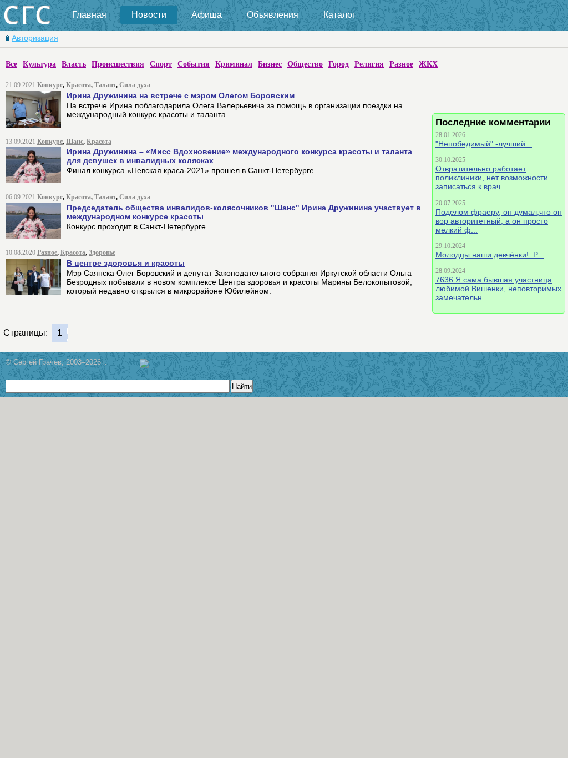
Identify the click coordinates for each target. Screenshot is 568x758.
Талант (105, 85)
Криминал (233, 64)
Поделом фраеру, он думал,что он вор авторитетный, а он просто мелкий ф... (498, 221)
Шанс (74, 141)
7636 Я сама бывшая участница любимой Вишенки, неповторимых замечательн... (498, 288)
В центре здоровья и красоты (126, 263)
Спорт (161, 64)
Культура (39, 64)
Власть (74, 64)
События (194, 64)
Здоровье (102, 252)
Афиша (206, 14)
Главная (89, 14)
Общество (305, 64)
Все (11, 64)
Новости (148, 14)
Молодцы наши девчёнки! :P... (489, 254)
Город (338, 64)
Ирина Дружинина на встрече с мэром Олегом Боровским (181, 95)
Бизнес (270, 64)
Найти (242, 386)
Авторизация (35, 37)
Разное (401, 64)
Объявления (272, 14)
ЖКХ (428, 64)
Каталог (339, 14)
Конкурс (50, 85)
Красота (78, 85)
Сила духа (134, 85)
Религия (369, 64)
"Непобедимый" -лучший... (483, 143)
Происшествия (118, 64)
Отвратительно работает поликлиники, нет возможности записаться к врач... (491, 177)
